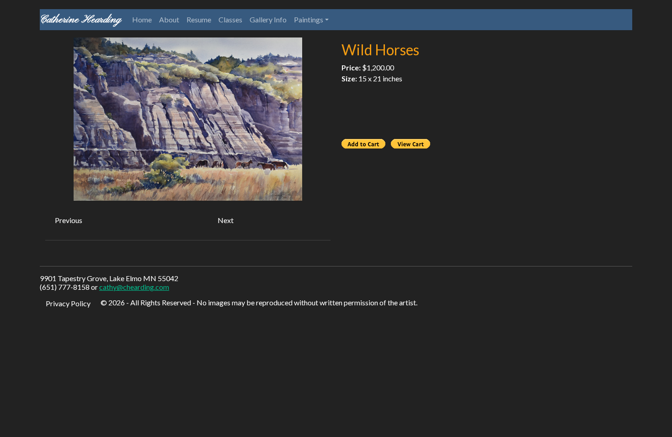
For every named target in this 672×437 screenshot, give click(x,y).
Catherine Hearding (80, 20)
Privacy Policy (68, 303)
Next (226, 220)
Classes (230, 19)
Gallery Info (268, 19)
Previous (68, 220)
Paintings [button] (308, 19)
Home (142, 19)
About (169, 19)
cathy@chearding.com (134, 286)
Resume (199, 19)
